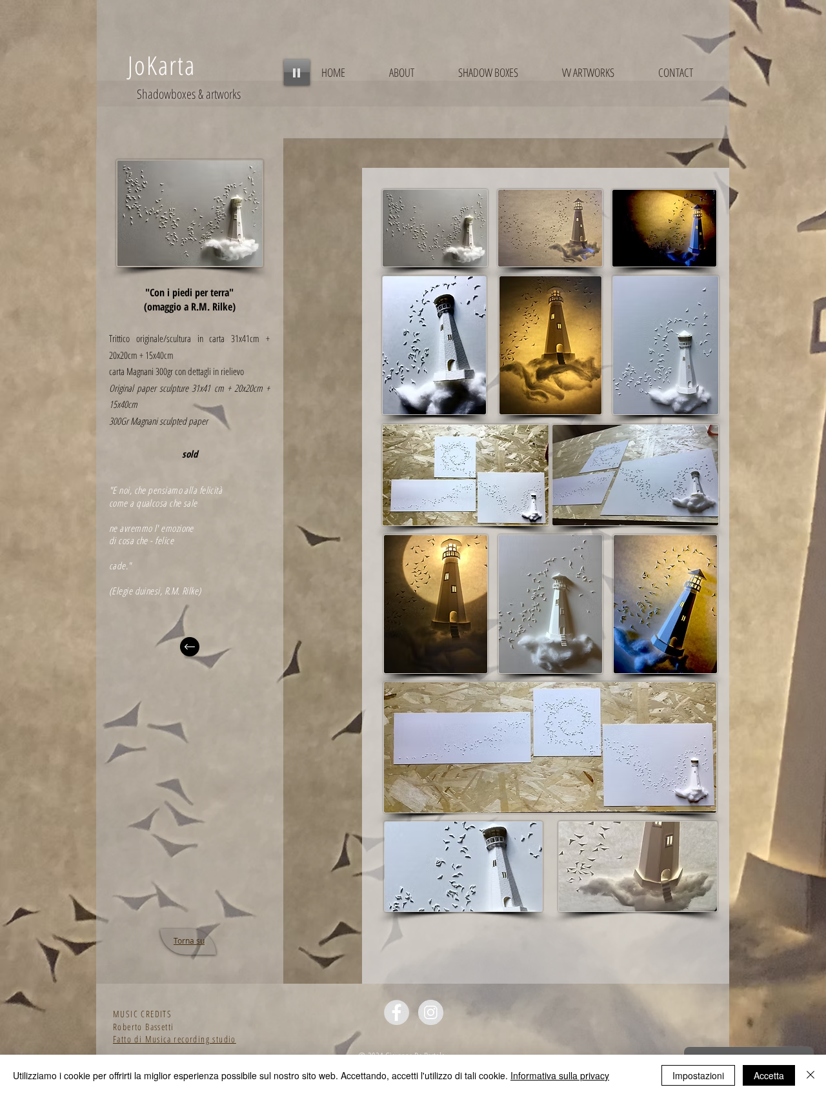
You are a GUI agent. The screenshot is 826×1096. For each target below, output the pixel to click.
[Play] (297, 72)
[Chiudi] (810, 1075)
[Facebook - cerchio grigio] (396, 1012)
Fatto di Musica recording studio (174, 1039)
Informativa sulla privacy (559, 1075)
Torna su (189, 940)
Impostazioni (698, 1075)
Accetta (769, 1075)
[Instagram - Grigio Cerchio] (430, 1012)
